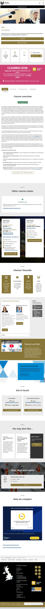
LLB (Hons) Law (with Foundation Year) (11, 208)
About (36, 559)
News (3, 335)
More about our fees (7, 228)
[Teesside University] (9, 573)
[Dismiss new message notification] (43, 602)
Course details (13, 89)
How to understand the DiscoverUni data (12, 547)
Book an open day (23, 42)
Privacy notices (13, 603)
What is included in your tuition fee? (11, 236)
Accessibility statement (17, 604)
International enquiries (22, 578)
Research (31, 559)
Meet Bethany (19, 323)
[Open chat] (43, 606)
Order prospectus (28, 172)
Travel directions (19, 573)
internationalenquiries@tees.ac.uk (33, 402)
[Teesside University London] (10, 578)
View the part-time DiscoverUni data (11, 545)
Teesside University (5, 3)
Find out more (24, 374)
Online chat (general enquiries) (12, 410)
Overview (5, 89)
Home (2, 557)
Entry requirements (23, 89)
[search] (39, 3)
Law (24, 55)
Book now (26, 484)
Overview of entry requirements (11, 250)
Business (25, 559)
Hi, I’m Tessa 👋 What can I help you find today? (33, 603)
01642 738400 (15, 405)
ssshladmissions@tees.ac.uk (11, 402)
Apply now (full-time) (10, 253)
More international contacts (33, 410)
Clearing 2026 (17, 68)
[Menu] (43, 3)
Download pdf (17, 172)
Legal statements (19, 603)
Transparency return (10, 604)
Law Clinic (37, 136)
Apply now (23, 38)
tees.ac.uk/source (37, 169)
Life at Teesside (11, 559)
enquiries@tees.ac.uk (21, 576)
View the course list (37, 445)
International (5, 91)
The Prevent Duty (3, 604)
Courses (14, 557)
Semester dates (8, 245)
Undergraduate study (22, 6)
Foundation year (23, 102)
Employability (33, 89)
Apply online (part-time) (33, 240)
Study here (3, 559)
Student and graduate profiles (10, 301)
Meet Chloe (5, 329)
